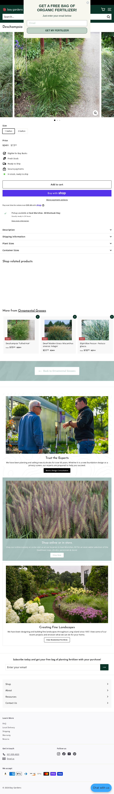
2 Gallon (22, 131)
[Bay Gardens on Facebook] (63, 753)
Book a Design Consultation (57, 470)
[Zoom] (95, 113)
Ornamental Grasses (32, 310)
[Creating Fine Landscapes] (57, 594)
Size (5, 125)
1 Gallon (8, 131)
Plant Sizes (8, 243)
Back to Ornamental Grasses (59, 370)
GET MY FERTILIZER (57, 30)
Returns (6, 739)
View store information (20, 221)
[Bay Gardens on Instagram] (58, 753)
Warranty (7, 735)
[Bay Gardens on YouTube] (69, 753)
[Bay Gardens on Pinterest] (74, 753)
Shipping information (14, 236)
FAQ (4, 723)
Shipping (6, 731)
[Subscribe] (104, 667)
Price (5, 140)
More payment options (57, 199)
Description (9, 229)
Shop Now (57, 555)
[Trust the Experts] (57, 425)
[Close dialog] (87, 2)
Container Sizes (11, 250)
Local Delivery (9, 727)
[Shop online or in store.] (57, 509)
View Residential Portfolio (57, 640)
